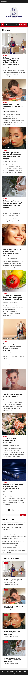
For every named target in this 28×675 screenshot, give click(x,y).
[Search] (17, 24)
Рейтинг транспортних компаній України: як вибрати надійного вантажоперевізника (13, 581)
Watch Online (22, 24)
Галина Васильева (14, 67)
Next (19, 510)
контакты (14, 673)
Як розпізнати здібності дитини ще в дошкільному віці (13, 106)
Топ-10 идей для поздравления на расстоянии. (9, 440)
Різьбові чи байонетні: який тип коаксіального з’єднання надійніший (13, 487)
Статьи (5, 55)
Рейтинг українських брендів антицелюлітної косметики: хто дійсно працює (12, 633)
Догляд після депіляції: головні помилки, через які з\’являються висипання (13, 298)
